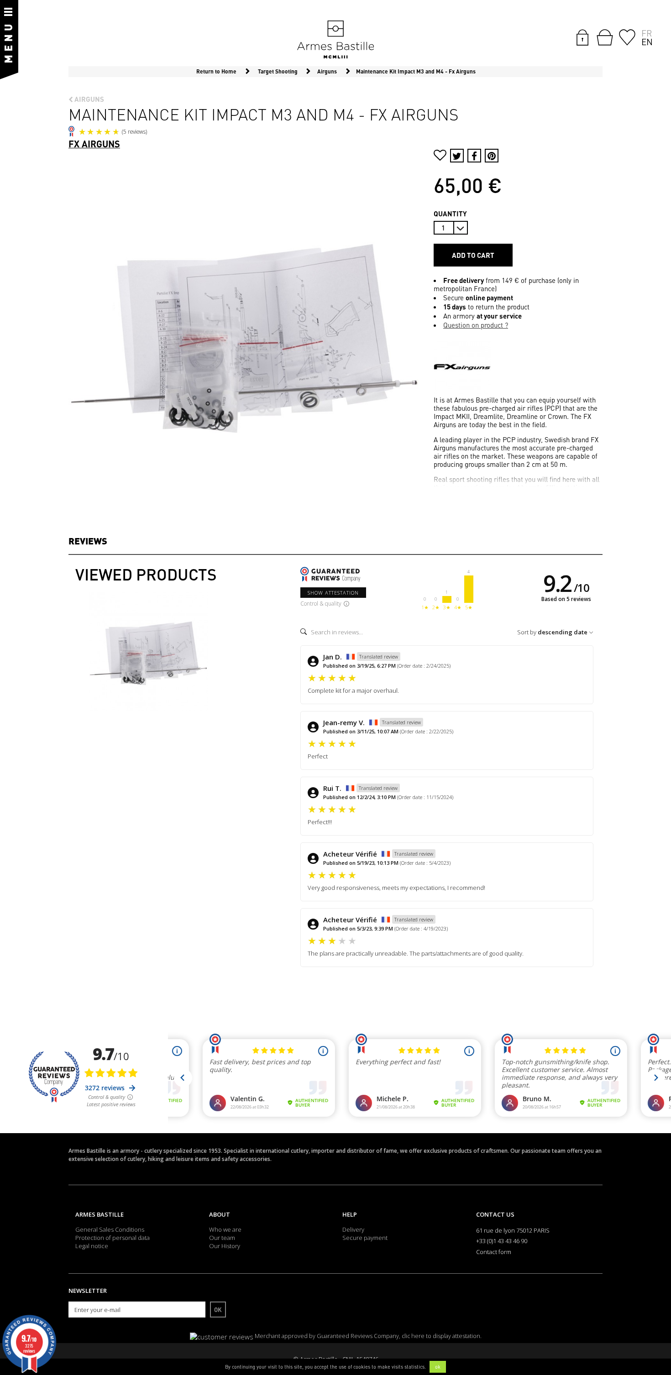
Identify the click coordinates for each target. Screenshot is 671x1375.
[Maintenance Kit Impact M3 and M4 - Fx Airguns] (148, 651)
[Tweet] (457, 155)
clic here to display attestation (441, 1336)
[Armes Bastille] (335, 40)
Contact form (493, 1252)
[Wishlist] (627, 36)
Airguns (88, 99)
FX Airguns (94, 144)
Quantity (450, 213)
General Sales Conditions (109, 1229)
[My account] (582, 36)
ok (437, 1367)
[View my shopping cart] (605, 37)
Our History (224, 1246)
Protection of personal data (112, 1238)
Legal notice (91, 1246)
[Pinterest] (491, 155)
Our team (222, 1238)
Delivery (353, 1229)
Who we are (225, 1229)
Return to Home (216, 71)
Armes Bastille (99, 1214)
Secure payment (365, 1238)
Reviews (87, 541)
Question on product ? (475, 324)
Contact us (495, 1214)
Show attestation (333, 592)
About (219, 1214)
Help (349, 1214)
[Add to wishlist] (440, 156)
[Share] (474, 155)
